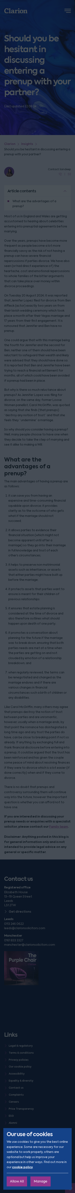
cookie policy (22, 1167)
